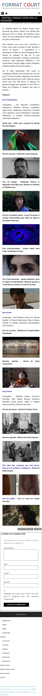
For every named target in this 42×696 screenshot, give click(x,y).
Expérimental (3, 689)
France (34, 689)
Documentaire (4, 695)
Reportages (5, 657)
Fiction (25, 692)
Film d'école (32, 686)
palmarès (38, 529)
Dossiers (5, 649)
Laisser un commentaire (31, 23)
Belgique (12, 692)
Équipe (4, 625)
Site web (7, 582)
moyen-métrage (32, 692)
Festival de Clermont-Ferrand (8, 686)
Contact (2, 677)
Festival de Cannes (22, 686)
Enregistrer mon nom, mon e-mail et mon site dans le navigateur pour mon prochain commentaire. (21, 596)
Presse (4, 629)
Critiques (5, 645)
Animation (18, 692)
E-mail (7, 573)
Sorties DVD (6, 661)
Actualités (5, 641)
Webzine (2, 637)
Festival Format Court (25, 529)
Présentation (6, 621)
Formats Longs (4, 665)
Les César (17, 689)
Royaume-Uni (11, 689)
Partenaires (6, 633)
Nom (6, 564)
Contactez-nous (21, 614)
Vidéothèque (4, 692)
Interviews (6, 653)
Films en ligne (4, 673)
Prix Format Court (26, 689)
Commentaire (9, 548)
